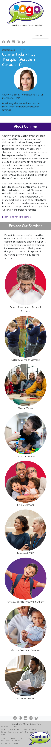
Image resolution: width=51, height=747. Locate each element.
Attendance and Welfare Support (25, 601)
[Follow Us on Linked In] (13, 42)
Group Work (25, 408)
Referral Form (25, 698)
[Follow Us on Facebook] (3, 42)
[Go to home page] (25, 13)
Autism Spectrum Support (25, 650)
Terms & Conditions (32, 724)
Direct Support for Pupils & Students (25, 309)
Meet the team (8, 50)
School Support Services (25, 359)
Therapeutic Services (25, 456)
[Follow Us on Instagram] (18, 42)
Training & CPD (25, 553)
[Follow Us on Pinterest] (8, 42)
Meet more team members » (16, 216)
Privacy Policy (16, 724)
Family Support (25, 504)
